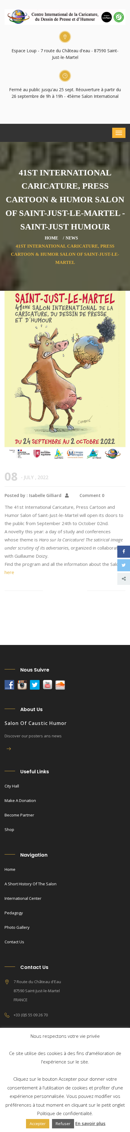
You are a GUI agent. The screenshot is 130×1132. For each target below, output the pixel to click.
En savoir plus (90, 1123)
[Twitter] (123, 565)
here (9, 572)
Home (51, 238)
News (72, 238)
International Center (23, 898)
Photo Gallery (17, 927)
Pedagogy (14, 913)
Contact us (14, 941)
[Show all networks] (123, 579)
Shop (9, 829)
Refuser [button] (63, 1123)
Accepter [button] (38, 1123)
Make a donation (20, 800)
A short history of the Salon (31, 884)
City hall (12, 786)
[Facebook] (123, 552)
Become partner (19, 815)
